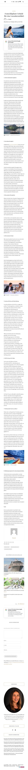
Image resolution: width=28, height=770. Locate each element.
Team (10, 764)
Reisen (5, 575)
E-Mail (5, 645)
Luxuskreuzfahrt (8, 549)
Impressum (14, 764)
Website (5, 650)
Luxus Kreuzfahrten (14, 144)
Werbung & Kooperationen (9, 765)
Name (5, 640)
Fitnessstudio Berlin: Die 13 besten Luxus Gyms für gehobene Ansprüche (14, 739)
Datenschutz (20, 764)
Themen (18, 765)
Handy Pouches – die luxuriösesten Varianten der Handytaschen (13, 754)
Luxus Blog (20, 719)
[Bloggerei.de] (21, 767)
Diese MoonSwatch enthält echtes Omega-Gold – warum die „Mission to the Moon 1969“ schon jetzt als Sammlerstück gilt (14, 750)
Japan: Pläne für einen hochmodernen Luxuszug (14, 590)
